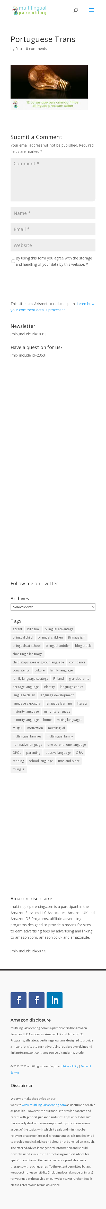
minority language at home (32, 720)
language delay (24, 695)
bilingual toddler (58, 645)
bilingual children (50, 637)
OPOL (17, 752)
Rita (18, 48)
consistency (21, 670)
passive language (58, 752)
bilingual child (23, 637)
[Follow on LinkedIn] (55, 1000)
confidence (77, 662)
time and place (69, 761)
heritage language (26, 687)
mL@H (17, 728)
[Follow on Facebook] (18, 1000)
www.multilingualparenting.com (44, 1105)
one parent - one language (66, 744)
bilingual (33, 629)
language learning (59, 703)
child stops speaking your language (38, 662)
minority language (57, 711)
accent (17, 629)
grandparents (79, 678)
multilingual (56, 728)
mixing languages (69, 720)
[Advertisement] (53, 835)
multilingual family (60, 736)
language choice (72, 687)
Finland (58, 678)
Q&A (79, 752)
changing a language (27, 654)
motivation (35, 728)
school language (41, 761)
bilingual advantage (59, 629)
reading (18, 761)
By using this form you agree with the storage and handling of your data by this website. (54, 261)
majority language (26, 711)
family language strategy (30, 678)
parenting (33, 752)
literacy (82, 703)
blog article (83, 645)
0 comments (36, 48)
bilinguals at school (27, 645)
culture (40, 670)
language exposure (27, 703)
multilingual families (27, 736)
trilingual (19, 769)
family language (61, 670)
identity (49, 687)
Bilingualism (76, 637)
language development (57, 695)
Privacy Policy (70, 1066)
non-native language (27, 744)
